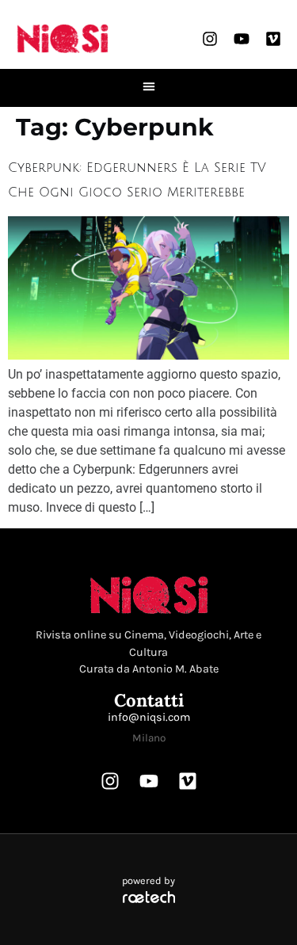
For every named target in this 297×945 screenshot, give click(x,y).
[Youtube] (241, 39)
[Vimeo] (273, 39)
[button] (148, 86)
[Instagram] (210, 39)
